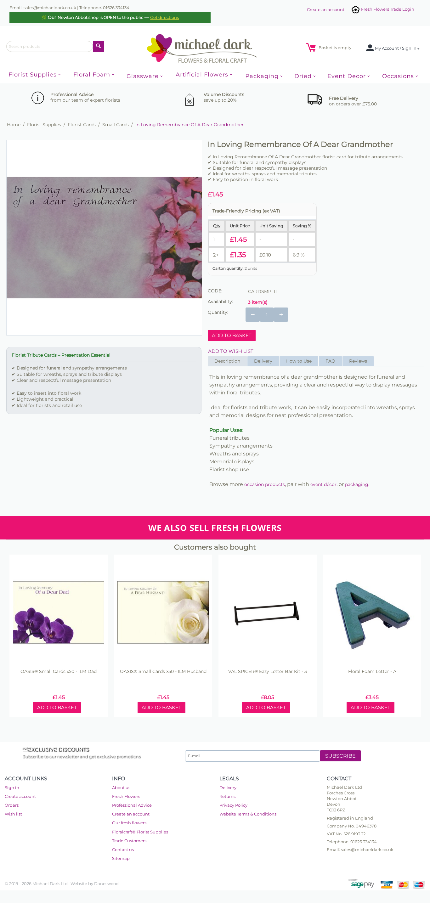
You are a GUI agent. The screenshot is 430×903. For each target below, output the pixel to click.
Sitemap (121, 858)
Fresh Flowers (126, 796)
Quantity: (218, 312)
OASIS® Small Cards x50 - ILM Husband (163, 671)
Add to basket (232, 335)
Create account (20, 796)
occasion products (264, 484)
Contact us (123, 849)
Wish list (13, 813)
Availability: (220, 301)
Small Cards (115, 124)
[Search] (98, 46)
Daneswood (106, 883)
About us (121, 787)
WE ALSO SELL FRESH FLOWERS (214, 527)
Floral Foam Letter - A (372, 671)
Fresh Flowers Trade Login (387, 9)
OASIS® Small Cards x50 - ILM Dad (58, 671)
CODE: (215, 291)
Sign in (12, 787)
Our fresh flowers (129, 822)
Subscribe (340, 756)
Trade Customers (129, 840)
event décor (323, 484)
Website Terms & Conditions (247, 813)
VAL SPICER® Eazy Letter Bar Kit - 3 (267, 671)
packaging (356, 484)
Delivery (227, 787)
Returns (227, 796)
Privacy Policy (233, 805)
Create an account (325, 9)
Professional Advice (132, 805)
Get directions (164, 17)
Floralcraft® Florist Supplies (140, 831)
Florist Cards (82, 124)
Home (13, 124)
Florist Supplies (44, 124)
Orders (12, 805)
